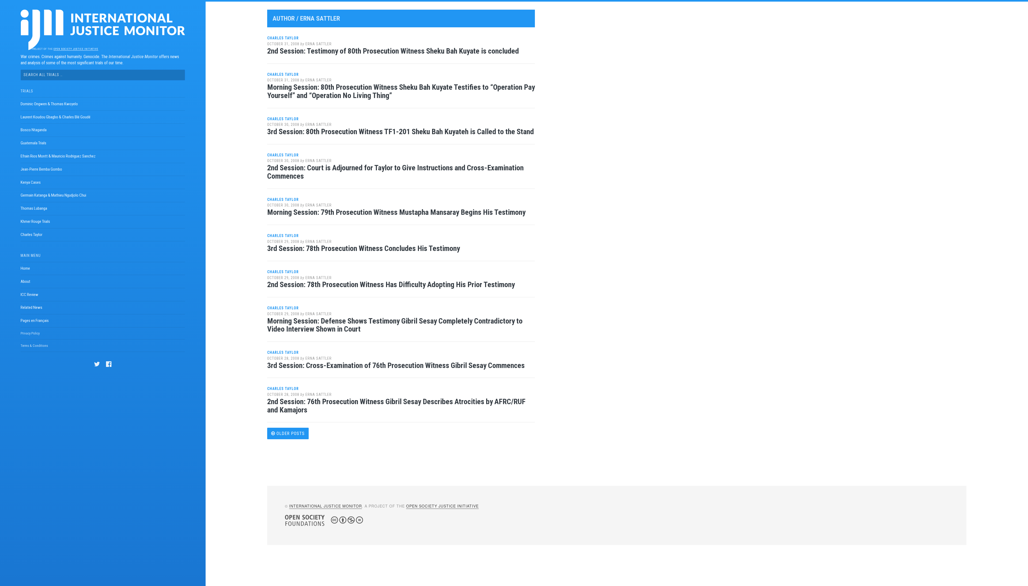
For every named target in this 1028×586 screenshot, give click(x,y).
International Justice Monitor (325, 506)
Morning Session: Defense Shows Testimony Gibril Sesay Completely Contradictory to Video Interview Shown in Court (395, 325)
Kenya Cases (31, 182)
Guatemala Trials (33, 143)
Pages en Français (35, 320)
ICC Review (29, 294)
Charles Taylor (31, 234)
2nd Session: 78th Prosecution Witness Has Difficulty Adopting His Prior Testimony (391, 284)
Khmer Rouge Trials (35, 221)
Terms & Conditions (34, 346)
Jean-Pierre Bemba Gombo (41, 169)
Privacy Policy (30, 333)
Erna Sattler (318, 44)
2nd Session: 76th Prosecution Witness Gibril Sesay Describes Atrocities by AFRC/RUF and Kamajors (396, 405)
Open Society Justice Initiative (76, 49)
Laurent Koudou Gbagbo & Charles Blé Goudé (55, 117)
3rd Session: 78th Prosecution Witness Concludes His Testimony (363, 248)
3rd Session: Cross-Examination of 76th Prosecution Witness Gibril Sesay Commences (396, 365)
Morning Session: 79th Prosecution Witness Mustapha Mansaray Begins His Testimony (396, 212)
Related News (31, 307)
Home (25, 268)
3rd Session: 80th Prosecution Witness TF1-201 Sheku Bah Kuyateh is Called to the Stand (400, 131)
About (25, 281)
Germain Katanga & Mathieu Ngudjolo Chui (53, 195)
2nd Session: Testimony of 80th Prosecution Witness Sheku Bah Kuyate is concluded (393, 51)
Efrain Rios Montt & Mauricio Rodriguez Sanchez (58, 156)
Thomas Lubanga (34, 208)
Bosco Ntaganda (34, 129)
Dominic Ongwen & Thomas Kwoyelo (49, 104)
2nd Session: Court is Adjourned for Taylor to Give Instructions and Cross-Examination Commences (395, 172)
